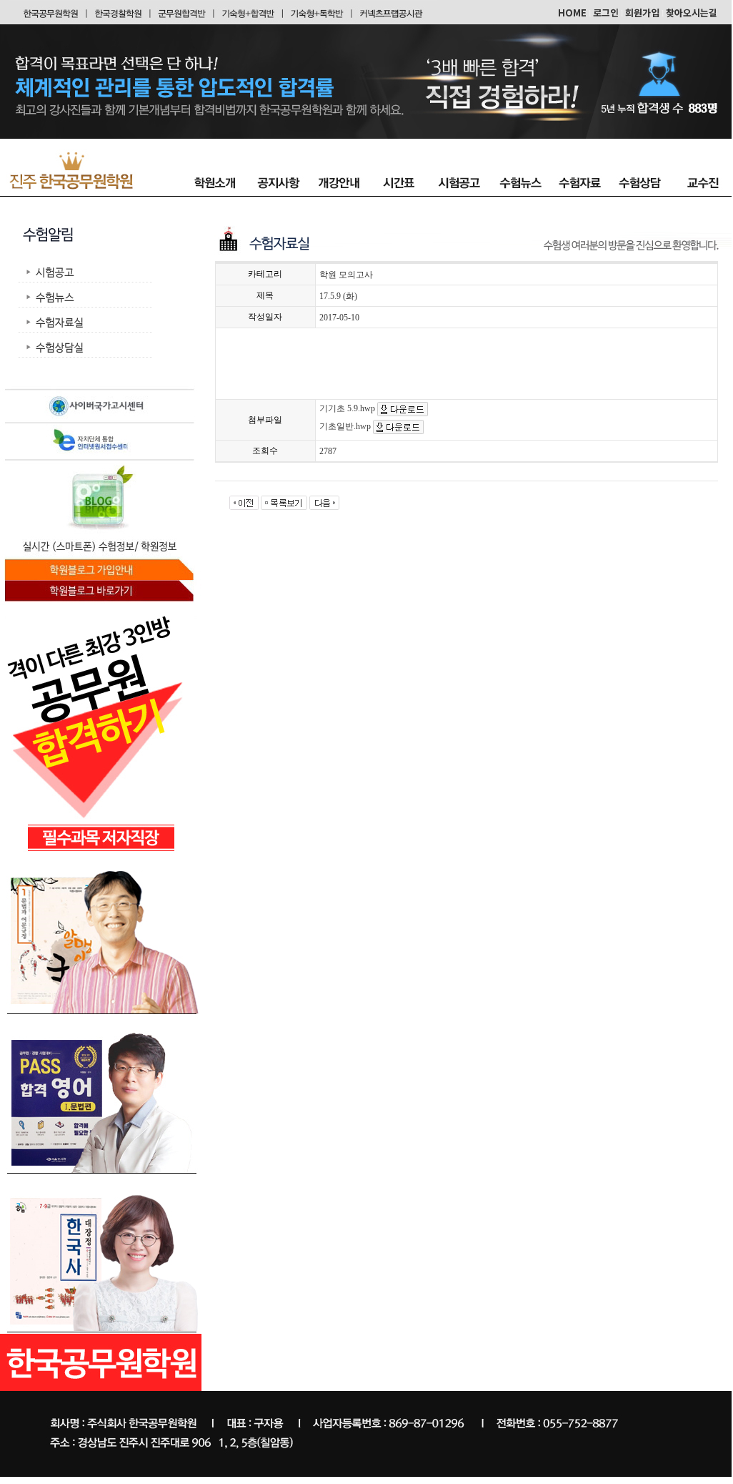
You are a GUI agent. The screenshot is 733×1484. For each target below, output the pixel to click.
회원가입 (642, 12)
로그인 (606, 12)
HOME (572, 12)
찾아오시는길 (691, 12)
